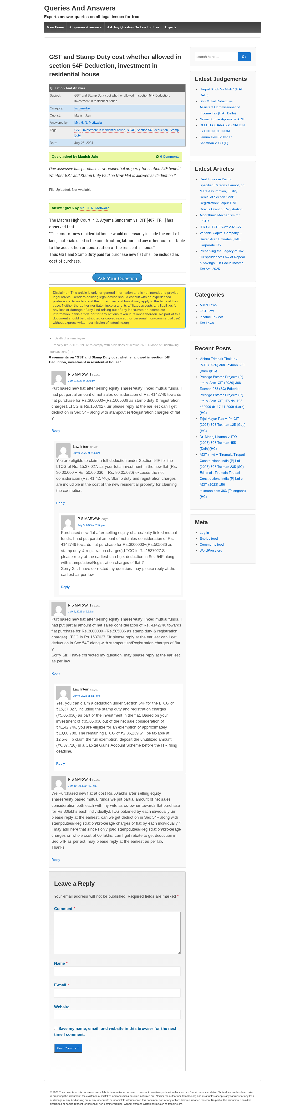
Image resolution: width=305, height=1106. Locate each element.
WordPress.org (211, 550)
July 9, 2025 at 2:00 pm (81, 380)
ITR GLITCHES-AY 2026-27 (221, 227)
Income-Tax (82, 108)
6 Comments (169, 156)
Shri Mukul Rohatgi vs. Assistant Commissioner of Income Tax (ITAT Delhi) (220, 107)
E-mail (60, 985)
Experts (170, 27)
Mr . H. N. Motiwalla (88, 122)
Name (59, 963)
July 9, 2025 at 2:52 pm (91, 525)
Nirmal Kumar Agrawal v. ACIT (222, 119)
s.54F (131, 130)
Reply (55, 430)
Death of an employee (70, 338)
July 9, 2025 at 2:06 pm (86, 452)
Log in (204, 532)
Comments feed (212, 544)
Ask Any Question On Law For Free (133, 27)
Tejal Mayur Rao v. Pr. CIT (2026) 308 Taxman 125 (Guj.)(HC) (222, 424)
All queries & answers (85, 27)
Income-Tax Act (211, 317)
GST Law (207, 311)
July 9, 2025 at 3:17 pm (86, 695)
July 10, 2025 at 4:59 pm (82, 785)
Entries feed (209, 538)
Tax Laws (207, 323)
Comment (64, 908)
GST (77, 130)
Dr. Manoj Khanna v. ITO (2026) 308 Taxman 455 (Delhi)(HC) (218, 442)
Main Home (55, 27)
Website (61, 1007)
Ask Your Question (117, 278)
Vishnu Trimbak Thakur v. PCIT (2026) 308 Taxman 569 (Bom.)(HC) (222, 364)
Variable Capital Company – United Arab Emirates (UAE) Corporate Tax (221, 239)
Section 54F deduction (152, 130)
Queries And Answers (80, 8)
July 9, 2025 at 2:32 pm (81, 611)
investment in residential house (103, 130)
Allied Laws (208, 305)
